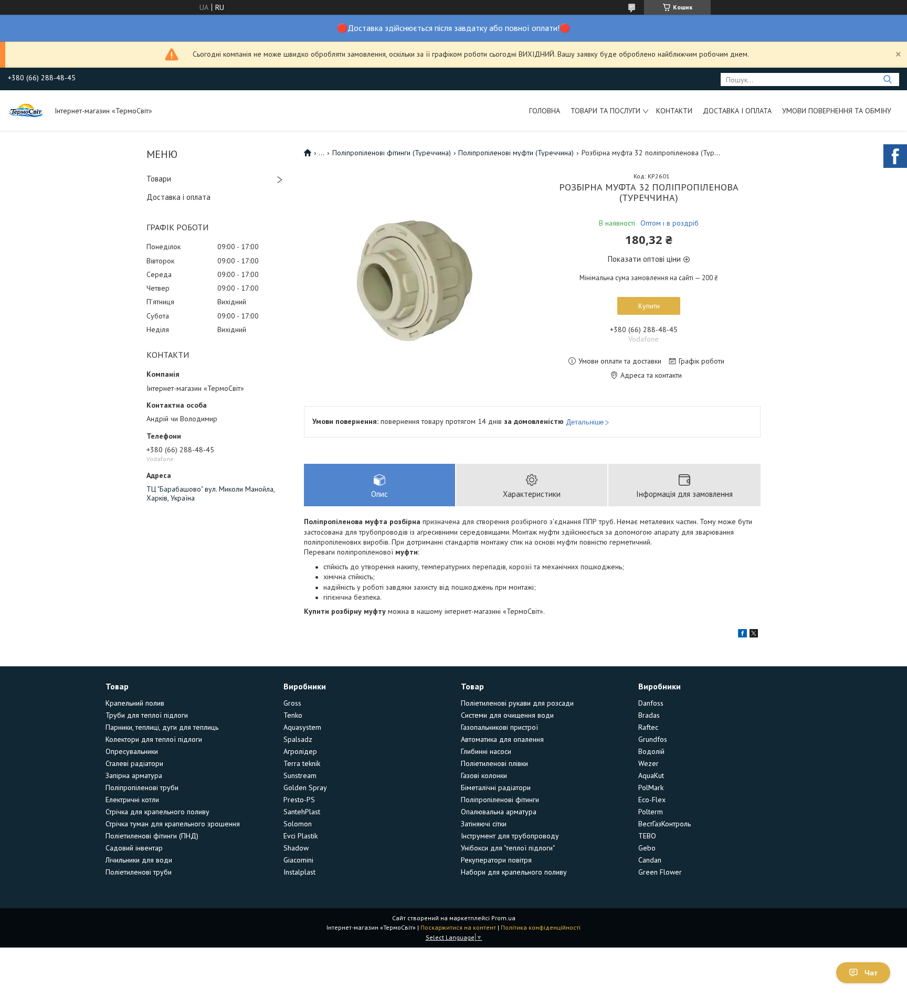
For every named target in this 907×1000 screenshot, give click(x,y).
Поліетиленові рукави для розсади (517, 703)
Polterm (650, 811)
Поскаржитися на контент (458, 927)
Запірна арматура (134, 775)
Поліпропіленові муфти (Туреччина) (516, 152)
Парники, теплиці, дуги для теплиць (162, 727)
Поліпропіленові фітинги (500, 799)
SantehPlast (301, 811)
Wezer (648, 763)
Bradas (649, 715)
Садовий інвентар (134, 848)
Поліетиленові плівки (494, 763)
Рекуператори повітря (496, 860)
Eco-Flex (652, 799)
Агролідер (300, 751)
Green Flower (660, 872)
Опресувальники (132, 751)
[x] (754, 635)
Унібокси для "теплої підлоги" (508, 848)
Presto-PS (299, 799)
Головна (544, 110)
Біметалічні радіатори (496, 787)
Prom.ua (503, 918)
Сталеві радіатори (134, 763)
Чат (871, 973)
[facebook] (742, 635)
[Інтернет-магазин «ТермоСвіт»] (26, 110)
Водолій (651, 751)
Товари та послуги (605, 110)
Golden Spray (305, 787)
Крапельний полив (135, 703)
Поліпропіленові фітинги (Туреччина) (391, 152)
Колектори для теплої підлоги (154, 739)
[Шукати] (887, 79)
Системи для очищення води (507, 715)
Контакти (674, 110)
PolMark (650, 787)
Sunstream (300, 775)
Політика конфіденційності (541, 927)
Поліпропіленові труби (142, 787)
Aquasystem (302, 727)
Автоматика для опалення (502, 739)
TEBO (647, 836)
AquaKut (651, 775)
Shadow (296, 848)
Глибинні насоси (486, 751)
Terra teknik (301, 763)
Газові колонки (484, 775)
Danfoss (650, 703)
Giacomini (298, 860)
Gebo (647, 848)
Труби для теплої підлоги (147, 715)
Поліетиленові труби (139, 872)
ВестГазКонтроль (664, 823)
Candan (649, 860)
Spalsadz (297, 739)
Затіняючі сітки (484, 823)
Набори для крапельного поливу (514, 872)
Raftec (648, 727)
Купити (649, 306)
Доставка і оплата (737, 110)
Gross (292, 703)
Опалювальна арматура (498, 811)
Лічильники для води (139, 860)
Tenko (292, 715)
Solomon (297, 823)
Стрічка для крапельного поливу (157, 811)
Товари (158, 179)
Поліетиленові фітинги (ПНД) (152, 836)
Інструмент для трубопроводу (510, 836)
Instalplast (299, 872)
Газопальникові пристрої (499, 727)
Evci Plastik (300, 836)
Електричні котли (132, 799)
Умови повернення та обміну (836, 110)
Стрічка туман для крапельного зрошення (173, 823)
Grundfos (652, 739)
